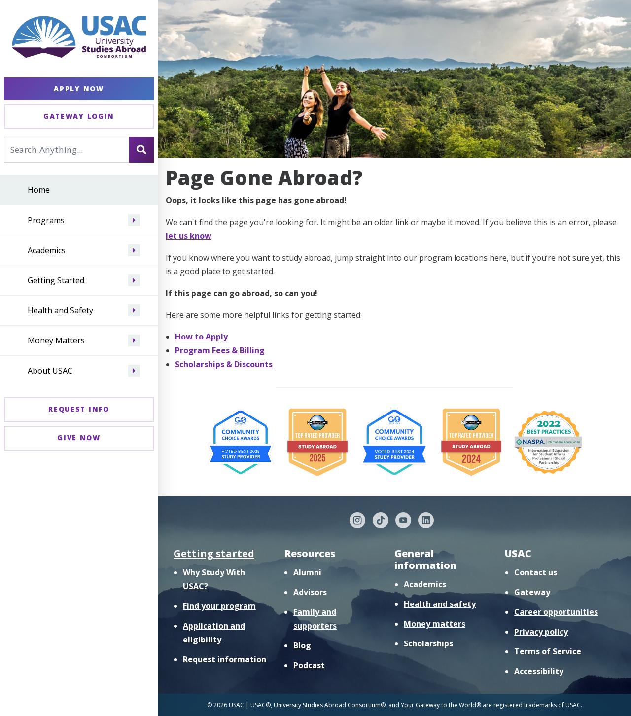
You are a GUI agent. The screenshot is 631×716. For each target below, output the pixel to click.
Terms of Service (547, 651)
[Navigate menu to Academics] (134, 250)
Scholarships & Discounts (224, 364)
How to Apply (201, 336)
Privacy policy (541, 631)
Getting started (214, 553)
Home (39, 190)
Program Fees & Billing (220, 350)
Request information (224, 659)
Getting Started (56, 280)
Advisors (310, 592)
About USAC (50, 370)
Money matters (434, 623)
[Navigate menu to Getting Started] (134, 280)
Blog (302, 645)
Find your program (219, 606)
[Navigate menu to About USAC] (134, 370)
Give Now (79, 437)
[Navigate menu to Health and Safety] (134, 310)
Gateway (532, 592)
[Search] (141, 149)
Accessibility (538, 671)
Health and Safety (60, 310)
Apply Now (79, 88)
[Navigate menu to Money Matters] (134, 340)
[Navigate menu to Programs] (134, 220)
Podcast (309, 665)
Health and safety (440, 604)
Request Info (78, 409)
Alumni (307, 572)
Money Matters (56, 340)
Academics (47, 250)
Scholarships (428, 643)
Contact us (535, 572)
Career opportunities (556, 611)
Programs (46, 220)
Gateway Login (78, 116)
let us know (188, 235)
